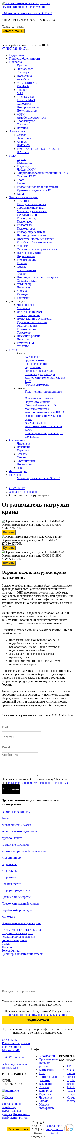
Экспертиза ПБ (27, 325)
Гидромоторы (26, 228)
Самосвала (24, 103)
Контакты (15, 474)
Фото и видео (18, 471)
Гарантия (23, 450)
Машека (22, 291)
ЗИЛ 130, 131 (25, 96)
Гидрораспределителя (39, 370)
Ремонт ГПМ (25, 343)
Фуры (21, 114)
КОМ (20, 193)
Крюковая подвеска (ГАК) (34, 190)
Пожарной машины (30, 107)
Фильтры (23, 200)
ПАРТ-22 (23, 152)
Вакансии (23, 447)
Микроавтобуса (27, 82)
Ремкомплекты (26, 259)
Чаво (20, 467)
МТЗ (20, 93)
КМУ (12, 155)
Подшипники (26, 256)
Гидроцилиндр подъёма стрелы (37, 186)
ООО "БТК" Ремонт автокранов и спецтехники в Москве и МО (16, 1045)
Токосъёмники (26, 270)
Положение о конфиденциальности (16, 1115)
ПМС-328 (23, 145)
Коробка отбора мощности (34, 242)
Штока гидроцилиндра (40, 374)
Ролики (22, 263)
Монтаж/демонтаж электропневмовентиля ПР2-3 (44, 410)
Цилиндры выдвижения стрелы (38, 277)
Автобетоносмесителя (31, 117)
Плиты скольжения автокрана (21, 929)
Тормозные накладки (31, 207)
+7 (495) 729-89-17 (14, 38)
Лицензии (23, 443)
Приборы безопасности (24, 58)
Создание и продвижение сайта (54, 1129)
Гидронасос (24, 221)
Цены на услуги (44, 1064)
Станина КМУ (26, 176)
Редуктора (23, 166)
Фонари (22, 273)
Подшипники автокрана (17, 933)
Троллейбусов (26, 121)
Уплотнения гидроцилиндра (43, 391)
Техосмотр (24, 332)
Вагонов (22, 127)
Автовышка (17, 131)
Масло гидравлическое (32, 211)
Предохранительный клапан (35, 238)
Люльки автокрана (37, 384)
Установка (23, 308)
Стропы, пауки (27, 280)
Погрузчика (24, 75)
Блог (42, 1073)
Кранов (22, 65)
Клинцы (22, 294)
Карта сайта (46, 1069)
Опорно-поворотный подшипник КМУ (43, 173)
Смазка (21, 266)
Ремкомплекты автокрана (18, 936)
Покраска (15, 62)
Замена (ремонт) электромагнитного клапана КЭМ (43, 426)
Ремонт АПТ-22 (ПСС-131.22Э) (38, 148)
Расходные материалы (31, 204)
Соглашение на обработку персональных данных (12, 1109)
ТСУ (28, 381)
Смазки (6, 943)
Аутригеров (32, 356)
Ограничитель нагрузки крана (37, 249)
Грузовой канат (27, 214)
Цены (13, 349)
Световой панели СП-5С (41, 405)
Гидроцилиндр (26, 218)
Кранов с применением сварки (45, 377)
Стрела (21, 134)
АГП (70, 1066)
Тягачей (22, 89)
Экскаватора (25, 69)
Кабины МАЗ (26, 100)
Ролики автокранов (14, 940)
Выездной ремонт (28, 336)
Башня (21, 183)
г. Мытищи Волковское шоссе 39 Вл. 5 (27, 13)
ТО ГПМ (23, 346)
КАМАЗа (23, 86)
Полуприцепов (27, 110)
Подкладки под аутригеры (34, 318)
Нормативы (24, 464)
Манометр (23, 245)
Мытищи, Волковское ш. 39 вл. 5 (38, 478)
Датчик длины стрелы (31, 235)
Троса (20, 180)
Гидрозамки (24, 225)
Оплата (22, 457)
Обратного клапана (37, 402)
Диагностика (25, 304)
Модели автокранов (46, 1106)
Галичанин (24, 297)
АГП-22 (22, 141)
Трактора (23, 72)
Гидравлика (17, 55)
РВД (27, 395)
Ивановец (23, 287)
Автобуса (23, 79)
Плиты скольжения (29, 252)
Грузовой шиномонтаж (32, 322)
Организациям (26, 460)
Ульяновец (24, 284)
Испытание (24, 339)
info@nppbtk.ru (11, 34)
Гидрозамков (33, 367)
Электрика (24, 138)
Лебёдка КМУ (26, 169)
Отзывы (22, 454)
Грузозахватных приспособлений (36, 362)
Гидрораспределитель (31, 232)
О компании (17, 440)
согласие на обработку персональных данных (38, 782)
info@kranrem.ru (14, 1057)
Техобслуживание (28, 315)
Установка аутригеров (39, 398)
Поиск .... (8, 26)
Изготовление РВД (29, 311)
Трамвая (22, 124)
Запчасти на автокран (23, 197)
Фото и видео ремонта (48, 1078)
